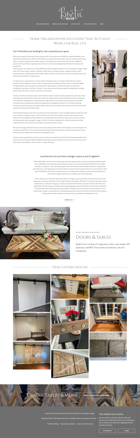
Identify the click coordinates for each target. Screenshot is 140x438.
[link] (70, 13)
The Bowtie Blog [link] (53, 424)
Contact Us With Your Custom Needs (96, 395)
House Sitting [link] (75, 24)
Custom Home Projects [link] (85, 424)
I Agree (127, 430)
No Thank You (107, 430)
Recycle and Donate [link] (90, 24)
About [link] (102, 24)
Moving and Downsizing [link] (60, 24)
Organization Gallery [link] (67, 424)
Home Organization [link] (42, 24)
